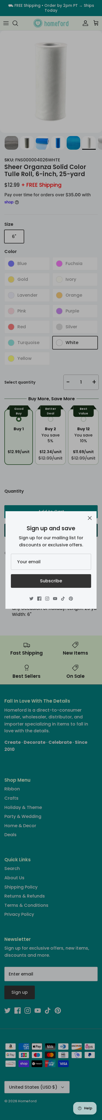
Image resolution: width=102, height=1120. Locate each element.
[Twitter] (31, 599)
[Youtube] (55, 599)
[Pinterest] (71, 599)
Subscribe (51, 581)
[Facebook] (39, 599)
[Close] (90, 518)
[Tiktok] (63, 599)
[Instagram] (47, 599)
